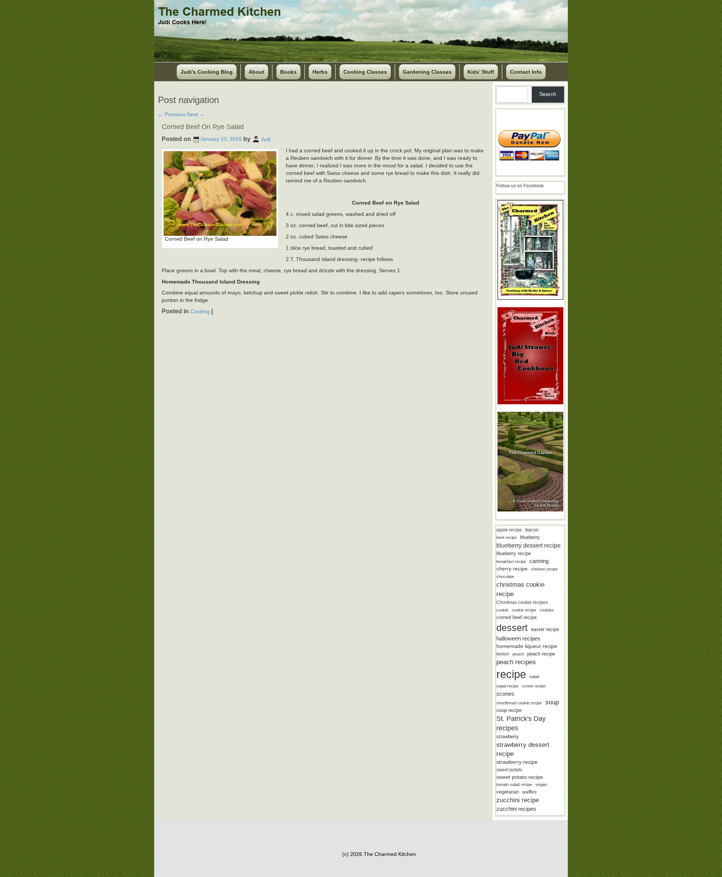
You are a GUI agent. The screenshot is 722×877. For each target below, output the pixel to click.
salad (534, 676)
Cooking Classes (365, 72)
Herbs (320, 72)
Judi (266, 139)
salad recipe (507, 686)
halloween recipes (518, 638)
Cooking (200, 311)
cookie (502, 610)
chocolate (505, 576)
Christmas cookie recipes (522, 602)
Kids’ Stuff (480, 72)
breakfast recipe (511, 561)
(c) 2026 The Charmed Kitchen (379, 854)
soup (552, 702)
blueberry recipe (513, 553)
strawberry (507, 736)
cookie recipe (524, 610)
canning (539, 561)
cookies (547, 610)
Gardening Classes (427, 72)
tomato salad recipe (514, 784)
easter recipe (545, 629)
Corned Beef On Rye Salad (203, 126)
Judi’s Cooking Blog (206, 72)
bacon (531, 530)
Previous (171, 114)
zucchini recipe (517, 800)
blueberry (530, 537)
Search (547, 94)
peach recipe (541, 654)
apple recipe (509, 530)
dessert (512, 627)
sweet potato (509, 769)
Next (196, 114)
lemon (502, 654)
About (256, 72)
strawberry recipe (517, 762)
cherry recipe (512, 569)
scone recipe (534, 686)
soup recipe (509, 710)
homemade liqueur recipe (526, 646)
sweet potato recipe (519, 777)
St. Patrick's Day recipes (521, 723)
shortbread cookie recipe (519, 703)
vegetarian (507, 792)
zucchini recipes (516, 809)
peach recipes (516, 662)
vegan (541, 784)
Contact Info (526, 72)
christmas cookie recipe (520, 589)
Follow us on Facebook (520, 185)
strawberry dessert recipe (522, 749)
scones (505, 693)
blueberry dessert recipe (528, 545)
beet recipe (506, 537)
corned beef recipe (516, 617)
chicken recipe (544, 569)
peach (518, 654)
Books (288, 72)
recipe (511, 674)
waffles (529, 792)
